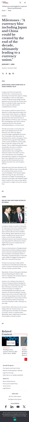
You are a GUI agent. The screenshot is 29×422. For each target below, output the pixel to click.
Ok (15, 419)
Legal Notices (7, 388)
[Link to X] (24, 406)
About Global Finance (9, 381)
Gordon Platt (12, 68)
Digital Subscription (15, 399)
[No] (27, 416)
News (9, 10)
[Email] (13, 73)
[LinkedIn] (10, 74)
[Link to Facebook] (5, 406)
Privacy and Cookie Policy (10, 383)
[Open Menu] (25, 3)
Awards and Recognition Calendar (13, 370)
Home (3, 10)
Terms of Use (7, 386)
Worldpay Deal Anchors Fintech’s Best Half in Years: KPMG (10, 351)
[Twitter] (3, 74)
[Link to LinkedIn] (12, 406)
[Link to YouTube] (18, 406)
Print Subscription (16, 396)
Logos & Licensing (8, 373)
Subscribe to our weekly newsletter (13, 375)
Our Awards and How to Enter (11, 368)
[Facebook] (7, 74)
